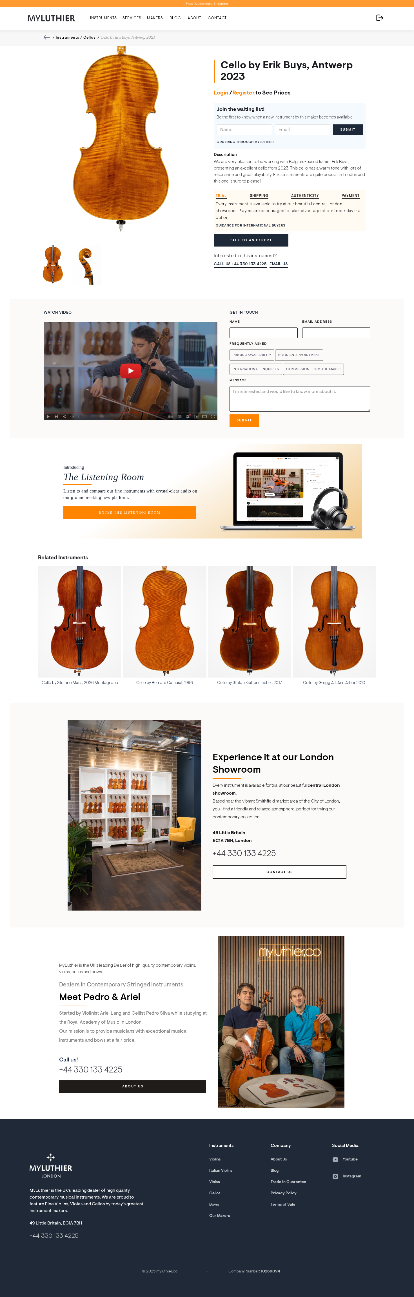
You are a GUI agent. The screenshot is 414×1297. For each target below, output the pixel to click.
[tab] (223, 196)
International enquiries (256, 369)
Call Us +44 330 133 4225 (240, 264)
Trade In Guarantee (288, 1182)
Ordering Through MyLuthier (245, 142)
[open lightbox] (130, 371)
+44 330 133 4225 (244, 854)
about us (132, 1086)
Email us (279, 264)
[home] (51, 18)
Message (238, 380)
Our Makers (219, 1216)
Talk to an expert (251, 240)
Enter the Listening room (130, 513)
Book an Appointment (299, 355)
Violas (214, 1182)
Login (221, 93)
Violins (215, 1160)
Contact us (279, 872)
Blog (275, 1171)
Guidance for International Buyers (250, 225)
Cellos (89, 37)
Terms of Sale (283, 1205)
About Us (279, 1160)
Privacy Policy (284, 1193)
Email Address (317, 322)
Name (235, 322)
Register (243, 93)
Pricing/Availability (252, 355)
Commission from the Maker (313, 369)
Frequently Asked (248, 344)
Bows (214, 1205)
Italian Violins (221, 1171)
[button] (103, 18)
